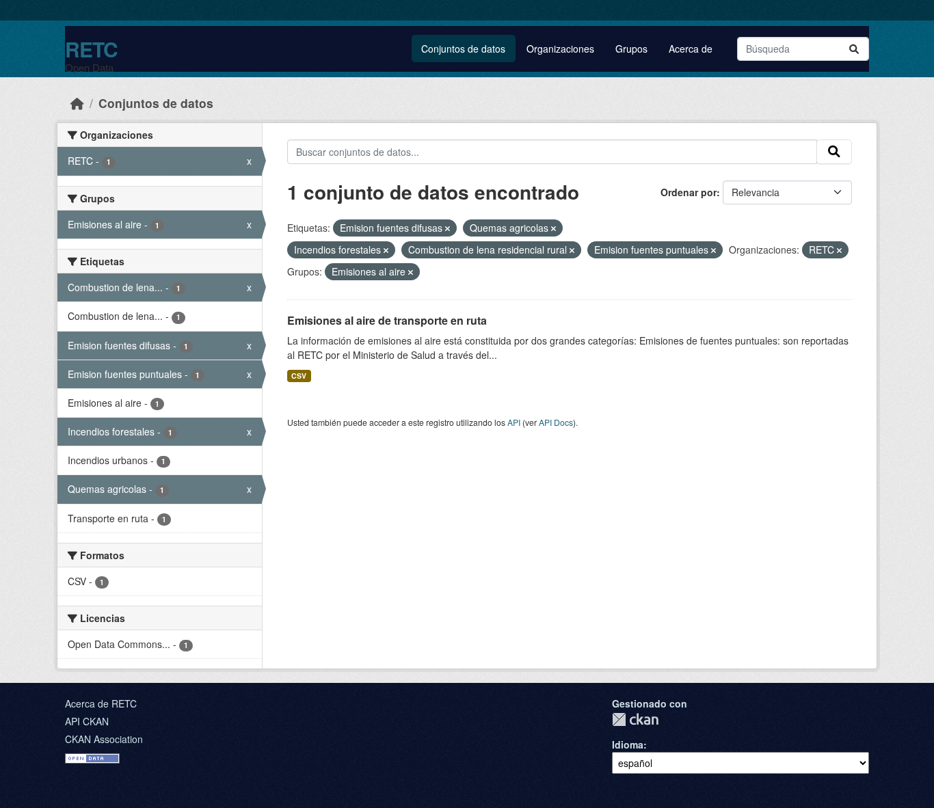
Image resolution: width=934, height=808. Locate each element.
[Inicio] (77, 102)
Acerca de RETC (101, 703)
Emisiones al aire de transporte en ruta (387, 320)
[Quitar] (447, 228)
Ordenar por (689, 192)
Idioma (627, 744)
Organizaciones (560, 48)
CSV (298, 376)
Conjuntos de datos (463, 48)
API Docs (556, 422)
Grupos (631, 48)
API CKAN (87, 721)
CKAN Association (104, 739)
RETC (91, 49)
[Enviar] (854, 49)
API (513, 422)
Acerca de (690, 48)
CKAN (635, 719)
